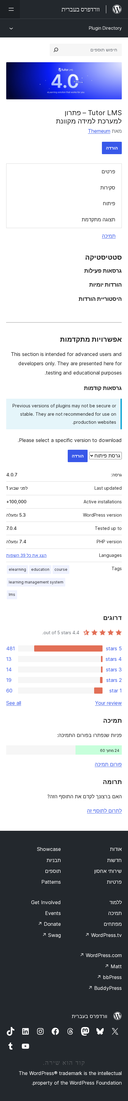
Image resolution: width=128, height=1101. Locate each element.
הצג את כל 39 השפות (26, 555)
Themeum (99, 131)
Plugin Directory (105, 28)
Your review (108, 703)
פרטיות (114, 882)
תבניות (54, 860)
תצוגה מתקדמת (98, 219)
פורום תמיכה (108, 764)
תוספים (53, 871)
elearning (17, 569)
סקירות (107, 187)
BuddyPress (105, 988)
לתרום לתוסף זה (104, 811)
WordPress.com (101, 955)
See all (13, 703)
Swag (51, 935)
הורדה (112, 147)
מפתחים (113, 924)
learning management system (36, 582)
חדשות (114, 860)
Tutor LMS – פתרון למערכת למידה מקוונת (89, 117)
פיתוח (109, 203)
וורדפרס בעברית (89, 1016)
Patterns (51, 882)
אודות (116, 849)
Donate (49, 924)
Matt (113, 966)
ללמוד (115, 902)
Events (53, 913)
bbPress (109, 977)
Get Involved (46, 902)
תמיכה (109, 236)
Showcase (49, 849)
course (60, 569)
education (40, 569)
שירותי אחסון (108, 871)
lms (12, 594)
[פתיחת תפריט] (10, 9)
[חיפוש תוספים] (56, 50)
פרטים (108, 171)
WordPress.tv (103, 935)
